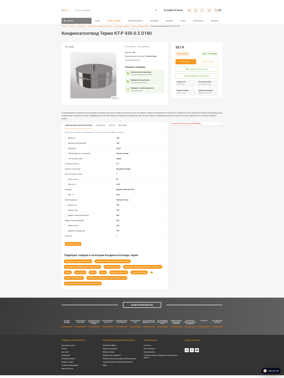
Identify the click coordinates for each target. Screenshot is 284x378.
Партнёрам (154, 21)
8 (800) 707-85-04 (192, 340)
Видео (105, 365)
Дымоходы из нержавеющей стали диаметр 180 (82, 283)
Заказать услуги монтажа (197, 69)
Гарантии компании (110, 349)
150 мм (67, 272)
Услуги (182, 21)
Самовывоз (66, 355)
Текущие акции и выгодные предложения (118, 362)
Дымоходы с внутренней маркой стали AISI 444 (82, 267)
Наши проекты (198, 21)
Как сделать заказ (68, 345)
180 (117, 138)
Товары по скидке (114, 21)
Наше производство (135, 21)
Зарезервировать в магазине (198, 76)
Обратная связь (67, 368)
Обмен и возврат (109, 352)
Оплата (64, 349)
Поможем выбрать (68, 358)
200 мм (92, 272)
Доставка (169, 21)
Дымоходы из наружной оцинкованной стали (112, 261)
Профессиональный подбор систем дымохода (119, 358)
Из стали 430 (80, 272)
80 (117, 179)
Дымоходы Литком (112, 267)
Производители (149, 352)
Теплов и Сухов (122, 153)
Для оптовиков (149, 349)
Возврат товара (67, 362)
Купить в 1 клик (207, 62)
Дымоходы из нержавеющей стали (78, 261)
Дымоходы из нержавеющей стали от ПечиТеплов (142, 267)
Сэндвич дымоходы (139, 272)
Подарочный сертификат (112, 355)
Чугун (118, 148)
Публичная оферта (109, 345)
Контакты (147, 345)
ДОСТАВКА (67, 322)
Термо (118, 159)
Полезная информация (70, 365)
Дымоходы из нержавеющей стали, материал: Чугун (107, 278)
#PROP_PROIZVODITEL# (74, 278)
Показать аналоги (73, 244)
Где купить (215, 21)
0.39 (118, 184)
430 (117, 215)
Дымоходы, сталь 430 (119, 272)
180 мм (103, 272)
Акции (97, 21)
